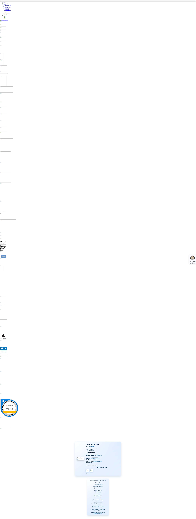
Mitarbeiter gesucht (7, 5)
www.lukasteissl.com (98, 455)
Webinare (6, 11)
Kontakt (5, 14)
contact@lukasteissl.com (97, 461)
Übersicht (4, 2)
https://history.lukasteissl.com (98, 510)
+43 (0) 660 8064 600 (99, 495)
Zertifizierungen (5, 3)
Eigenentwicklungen (7, 7)
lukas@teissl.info (94, 459)
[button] (98, 1)
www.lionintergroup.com (95, 454)
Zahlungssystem (7, 12)
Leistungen (4, 4)
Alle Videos (6, 13)
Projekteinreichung (7, 10)
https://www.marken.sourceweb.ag (98, 504)
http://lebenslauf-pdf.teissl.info (98, 484)
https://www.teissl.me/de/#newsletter (98, 499)
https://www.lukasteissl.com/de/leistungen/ (98, 507)
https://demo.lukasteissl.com (98, 513)
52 (5, 211)
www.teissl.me (95, 456)
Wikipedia (92, 446)
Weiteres (3, 6)
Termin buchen (6, 9)
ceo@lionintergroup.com (95, 458)
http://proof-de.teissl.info (98, 488)
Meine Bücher (6, 8)
